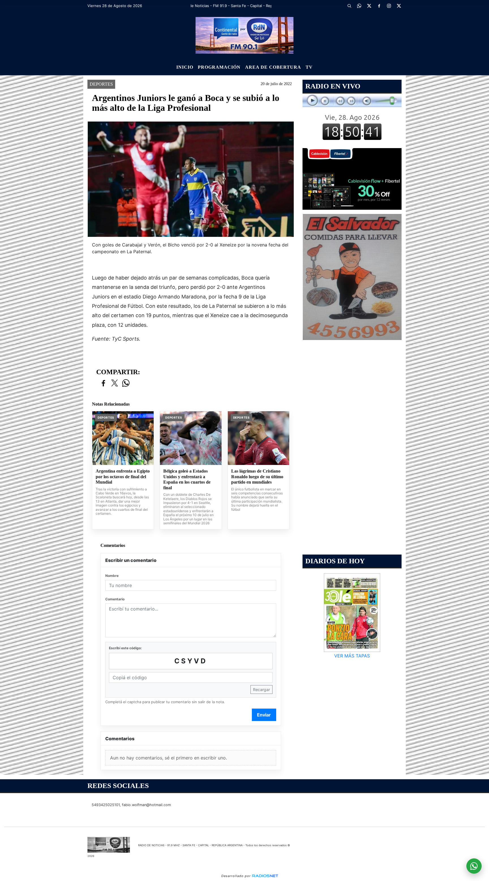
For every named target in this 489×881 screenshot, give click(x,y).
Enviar (264, 715)
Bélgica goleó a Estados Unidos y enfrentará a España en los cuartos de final (187, 479)
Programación (219, 67)
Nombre (112, 575)
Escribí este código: (125, 648)
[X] (369, 5)
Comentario (115, 599)
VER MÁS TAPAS (352, 656)
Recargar (261, 689)
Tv (309, 67)
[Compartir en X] (114, 383)
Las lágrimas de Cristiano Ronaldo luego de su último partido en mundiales (257, 476)
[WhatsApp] (359, 5)
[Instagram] (389, 5)
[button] (349, 5)
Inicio (184, 67)
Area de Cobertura (273, 67)
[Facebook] (379, 5)
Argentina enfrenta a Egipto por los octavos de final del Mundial (123, 476)
